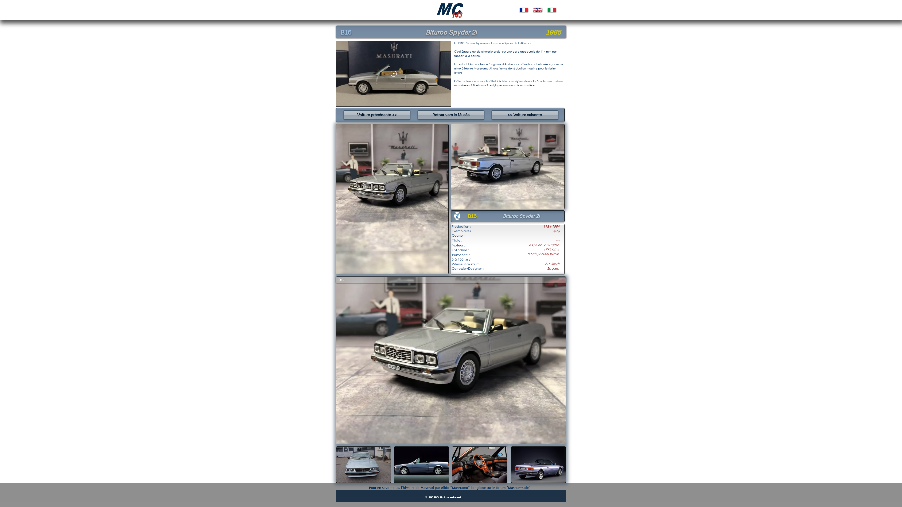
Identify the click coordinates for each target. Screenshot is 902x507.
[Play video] (394, 74)
